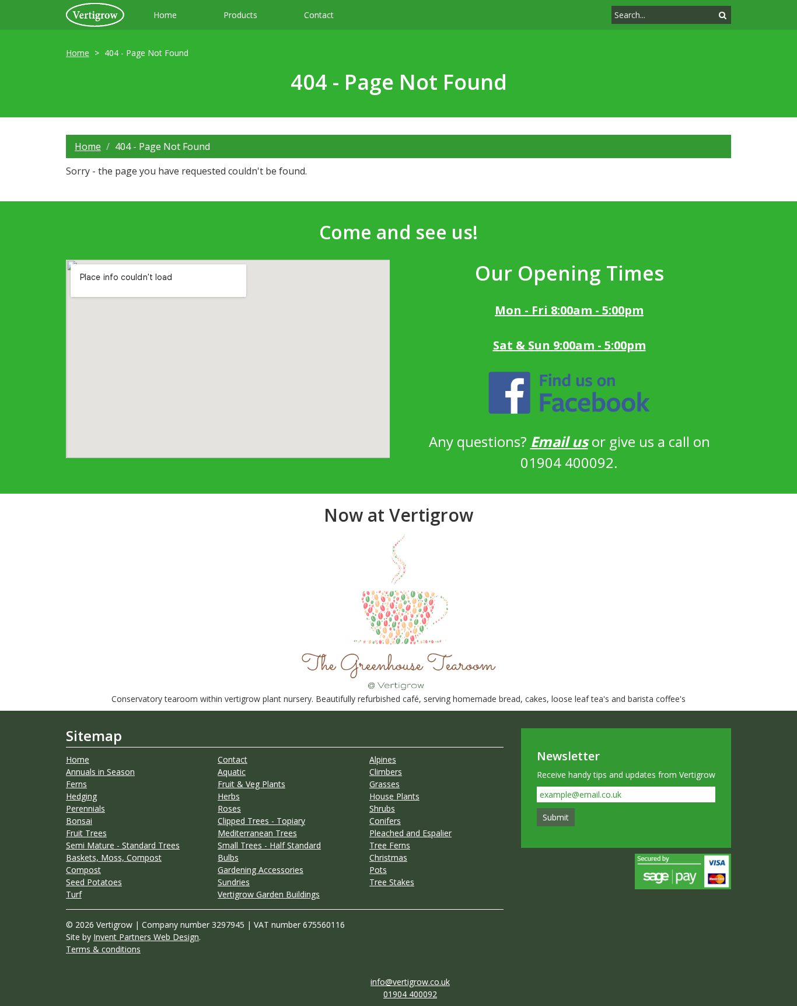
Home (165, 14)
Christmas (388, 857)
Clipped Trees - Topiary (261, 820)
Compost (83, 869)
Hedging (81, 796)
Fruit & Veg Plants (251, 784)
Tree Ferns (389, 845)
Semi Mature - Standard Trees (123, 845)
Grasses (384, 784)
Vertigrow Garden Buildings (269, 894)
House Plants (394, 796)
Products (240, 14)
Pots (378, 869)
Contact (319, 14)
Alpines (382, 759)
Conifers (385, 820)
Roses (229, 808)
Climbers (385, 771)
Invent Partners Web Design (146, 936)
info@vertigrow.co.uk (410, 981)
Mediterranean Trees (257, 833)
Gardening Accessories (260, 869)
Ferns (76, 784)
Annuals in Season (100, 771)
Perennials (85, 808)
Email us (559, 441)
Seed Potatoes (94, 882)
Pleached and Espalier (410, 833)
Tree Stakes (391, 882)
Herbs (229, 796)
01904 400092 (410, 994)
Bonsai (79, 820)
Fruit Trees (86, 833)
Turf (74, 894)
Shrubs (382, 808)
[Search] (722, 15)
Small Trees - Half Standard (269, 845)
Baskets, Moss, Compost (114, 857)
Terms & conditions (103, 949)
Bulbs (228, 857)
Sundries (234, 882)
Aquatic (232, 771)
